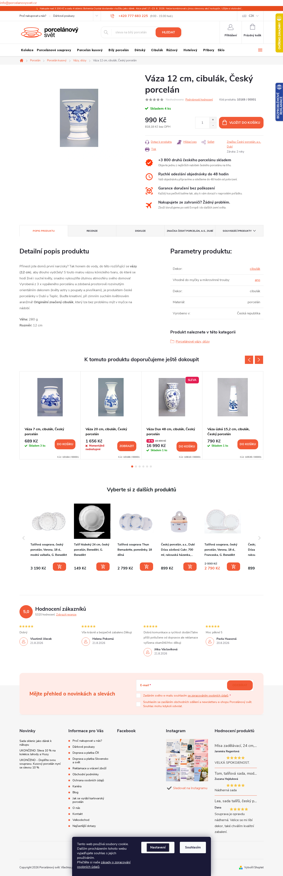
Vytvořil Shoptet (254, 867)
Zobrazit (127, 446)
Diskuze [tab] (140, 231)
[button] (23, 538)
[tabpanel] (50, 415)
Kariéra (77, 786)
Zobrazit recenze (66, 615)
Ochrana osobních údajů (88, 780)
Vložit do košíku (244, 122)
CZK (251, 16)
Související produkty (237, 231)
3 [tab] (140, 466)
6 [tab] (151, 466)
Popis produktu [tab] (44, 231)
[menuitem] (27, 50)
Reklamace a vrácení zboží (89, 768)
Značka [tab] (190, 231)
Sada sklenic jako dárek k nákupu (35, 743)
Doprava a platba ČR (86, 753)
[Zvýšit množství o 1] (212, 120)
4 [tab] (143, 466)
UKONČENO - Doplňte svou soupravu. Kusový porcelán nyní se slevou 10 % (39, 763)
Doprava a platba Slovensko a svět (90, 760)
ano (257, 280)
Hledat (168, 32)
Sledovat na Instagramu (190, 788)
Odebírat (239, 685)
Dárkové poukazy (64, 16)
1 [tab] (132, 466)
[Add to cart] (59, 566)
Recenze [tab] (92, 231)
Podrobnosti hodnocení (199, 99)
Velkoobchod (81, 820)
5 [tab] (147, 466)
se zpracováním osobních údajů (208, 696)
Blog (75, 792)
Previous (249, 360)
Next (259, 360)
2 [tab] (136, 466)
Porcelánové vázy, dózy (193, 341)
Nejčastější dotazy (84, 826)
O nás (76, 808)
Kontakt (78, 814)
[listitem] (49, 537)
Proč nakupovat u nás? (32, 16)
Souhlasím (193, 847)
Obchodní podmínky (86, 774)
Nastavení (158, 847)
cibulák (255, 269)
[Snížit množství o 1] (212, 125)
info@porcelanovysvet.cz (18, 3)
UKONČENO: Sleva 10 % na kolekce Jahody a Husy (37, 752)
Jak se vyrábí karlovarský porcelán (88, 800)
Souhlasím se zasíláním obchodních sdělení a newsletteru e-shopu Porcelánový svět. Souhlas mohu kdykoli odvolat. (197, 704)
